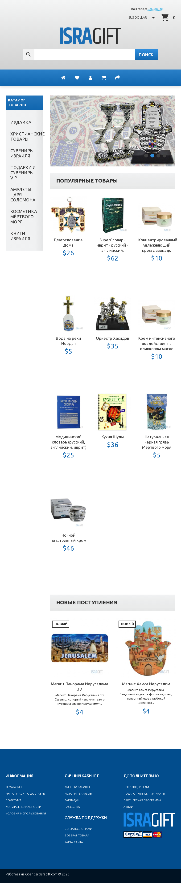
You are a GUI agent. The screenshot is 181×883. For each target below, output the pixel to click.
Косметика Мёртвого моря (23, 216)
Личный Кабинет (77, 786)
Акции (128, 806)
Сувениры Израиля (22, 153)
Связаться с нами (78, 828)
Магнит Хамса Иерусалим (146, 684)
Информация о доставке (25, 793)
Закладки (72, 800)
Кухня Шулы (113, 437)
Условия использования (26, 813)
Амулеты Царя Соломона (22, 194)
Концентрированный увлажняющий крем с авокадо (157, 245)
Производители (136, 786)
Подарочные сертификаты (144, 793)
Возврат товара (77, 835)
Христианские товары (26, 136)
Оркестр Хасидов (112, 338)
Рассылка (72, 806)
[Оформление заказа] (118, 78)
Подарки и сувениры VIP (23, 172)
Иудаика (20, 122)
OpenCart (32, 874)
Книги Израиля (20, 236)
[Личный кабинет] (90, 78)
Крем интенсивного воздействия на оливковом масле (156, 343)
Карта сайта (74, 842)
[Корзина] (104, 78)
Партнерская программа (142, 800)
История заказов (78, 793)
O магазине (14, 786)
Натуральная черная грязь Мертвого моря (156, 442)
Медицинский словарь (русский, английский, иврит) (68, 442)
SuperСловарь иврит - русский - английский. (112, 245)
